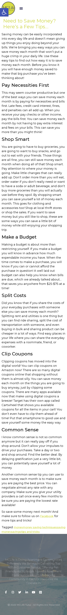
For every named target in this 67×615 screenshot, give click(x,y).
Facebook (47, 516)
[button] (21, 8)
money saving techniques (40, 527)
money (18, 527)
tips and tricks (30, 531)
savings (16, 531)
